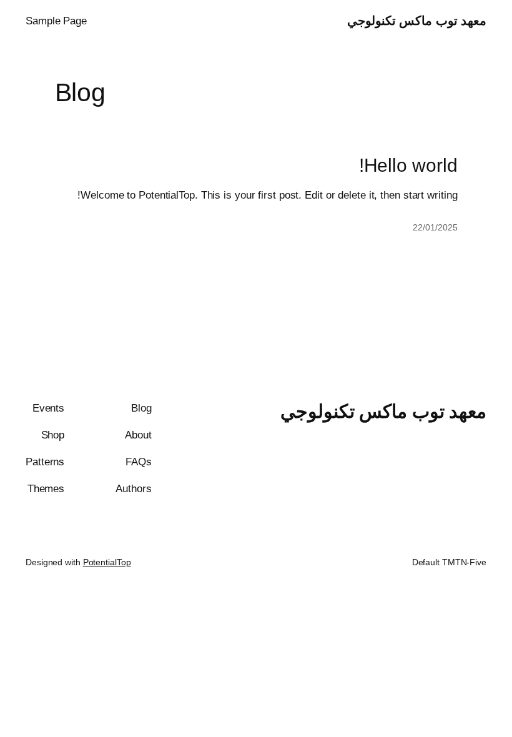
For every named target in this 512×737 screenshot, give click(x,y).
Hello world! (408, 165)
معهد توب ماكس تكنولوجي (417, 20)
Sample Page (56, 21)
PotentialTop (107, 562)
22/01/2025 (435, 227)
